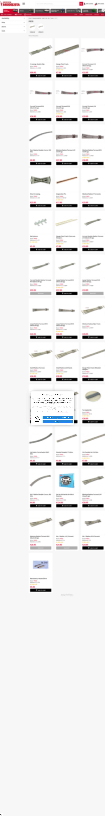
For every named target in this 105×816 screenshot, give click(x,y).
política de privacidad (62, 412)
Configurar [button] (58, 421)
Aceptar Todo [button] (65, 417)
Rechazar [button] (50, 417)
